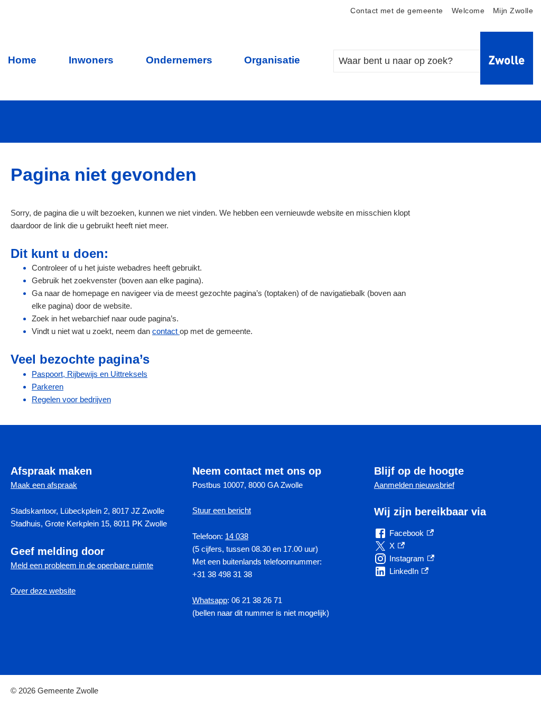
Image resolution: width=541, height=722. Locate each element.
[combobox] (418, 61)
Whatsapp (209, 600)
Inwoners (91, 60)
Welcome (468, 11)
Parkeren (47, 386)
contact (166, 331)
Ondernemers (179, 60)
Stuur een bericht (221, 510)
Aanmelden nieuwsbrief (414, 484)
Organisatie (272, 60)
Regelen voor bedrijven (71, 399)
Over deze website (43, 590)
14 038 (236, 536)
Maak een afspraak (44, 484)
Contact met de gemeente (396, 11)
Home (22, 60)
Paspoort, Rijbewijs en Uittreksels (89, 373)
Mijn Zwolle (513, 11)
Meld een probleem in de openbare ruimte (82, 565)
